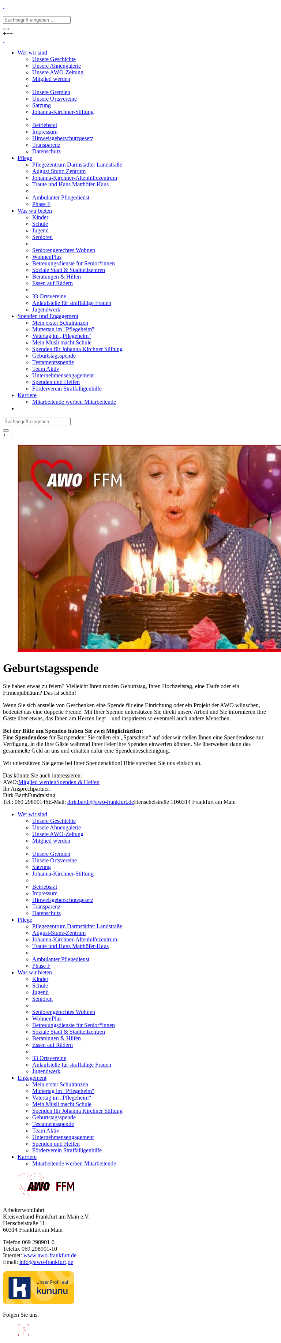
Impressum (44, 893)
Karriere (27, 1157)
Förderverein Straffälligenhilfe (67, 1150)
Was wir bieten (35, 972)
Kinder (40, 979)
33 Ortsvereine (49, 1058)
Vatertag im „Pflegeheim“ (61, 1097)
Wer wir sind (32, 814)
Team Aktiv (45, 1130)
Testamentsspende (53, 1124)
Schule (40, 985)
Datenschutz (46, 913)
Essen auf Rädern (52, 1045)
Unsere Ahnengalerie (56, 827)
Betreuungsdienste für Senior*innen (73, 1025)
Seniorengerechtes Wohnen (63, 1012)
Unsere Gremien (51, 854)
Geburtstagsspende (54, 1117)
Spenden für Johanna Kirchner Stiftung (77, 1111)
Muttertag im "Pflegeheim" (63, 1091)
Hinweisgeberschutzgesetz (62, 900)
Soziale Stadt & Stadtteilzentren (68, 1032)
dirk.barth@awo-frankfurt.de (100, 802)
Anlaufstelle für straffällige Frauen (71, 1065)
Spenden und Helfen (56, 1144)
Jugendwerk (46, 1071)
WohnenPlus (46, 1018)
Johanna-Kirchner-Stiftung (63, 873)
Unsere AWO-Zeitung (57, 834)
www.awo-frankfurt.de (49, 1255)
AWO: (10, 782)
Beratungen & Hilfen (56, 1038)
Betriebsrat (44, 887)
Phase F (41, 966)
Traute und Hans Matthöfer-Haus (70, 946)
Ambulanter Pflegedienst (60, 959)
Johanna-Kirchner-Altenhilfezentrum (74, 939)
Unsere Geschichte (54, 821)
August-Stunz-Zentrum (59, 933)
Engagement (32, 1078)
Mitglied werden (37, 782)
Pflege (25, 920)
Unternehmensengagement (63, 1137)
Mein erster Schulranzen (60, 1084)
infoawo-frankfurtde (46, 1262)
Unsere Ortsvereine (54, 860)
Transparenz (46, 906)
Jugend (40, 992)
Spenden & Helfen (78, 782)
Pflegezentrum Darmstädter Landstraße (77, 926)
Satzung (41, 867)
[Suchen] (6, 29)
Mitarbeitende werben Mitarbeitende (74, 1163)
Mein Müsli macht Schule (61, 1104)
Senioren (42, 999)
